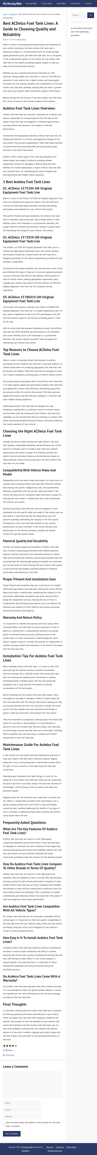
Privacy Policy (71, 1147)
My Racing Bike (12, 3)
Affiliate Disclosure (55, 1151)
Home (5, 14)
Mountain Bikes (31, 3)
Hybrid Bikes (61, 3)
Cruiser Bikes (75, 3)
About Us (49, 1147)
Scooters (88, 3)
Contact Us (60, 1147)
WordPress (25, 1151)
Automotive (13, 14)
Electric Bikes (47, 3)
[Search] (90, 15)
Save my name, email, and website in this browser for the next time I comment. (33, 1124)
